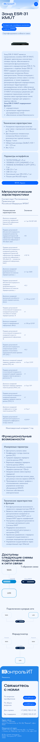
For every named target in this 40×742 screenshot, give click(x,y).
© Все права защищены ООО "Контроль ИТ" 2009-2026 (12, 736)
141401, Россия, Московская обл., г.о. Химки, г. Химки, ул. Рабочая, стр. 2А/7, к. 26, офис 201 (19, 729)
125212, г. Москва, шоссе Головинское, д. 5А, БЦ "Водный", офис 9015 (19, 722)
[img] (9, 4)
